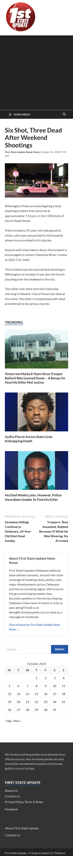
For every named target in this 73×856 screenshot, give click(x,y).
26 (9, 709)
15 (36, 694)
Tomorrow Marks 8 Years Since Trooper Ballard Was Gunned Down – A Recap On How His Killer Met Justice (35, 378)
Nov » (17, 721)
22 (36, 702)
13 (18, 694)
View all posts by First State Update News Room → (34, 627)
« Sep (8, 721)
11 (63, 686)
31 (54, 709)
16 (45, 694)
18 (63, 694)
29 (36, 709)
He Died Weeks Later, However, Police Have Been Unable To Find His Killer (33, 497)
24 (54, 702)
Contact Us (12, 796)
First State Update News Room (22, 152)
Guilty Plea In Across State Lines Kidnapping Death (28, 439)
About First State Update (22, 828)
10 (54, 686)
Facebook (11, 809)
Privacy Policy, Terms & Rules (24, 802)
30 (45, 709)
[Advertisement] (36, 71)
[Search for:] (36, 649)
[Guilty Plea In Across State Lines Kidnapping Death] (36, 432)
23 (45, 702)
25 (63, 702)
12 (9, 694)
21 (27, 702)
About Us (11, 790)
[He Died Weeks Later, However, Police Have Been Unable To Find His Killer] (36, 491)
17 (54, 694)
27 (18, 709)
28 (27, 709)
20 (18, 702)
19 (9, 702)
